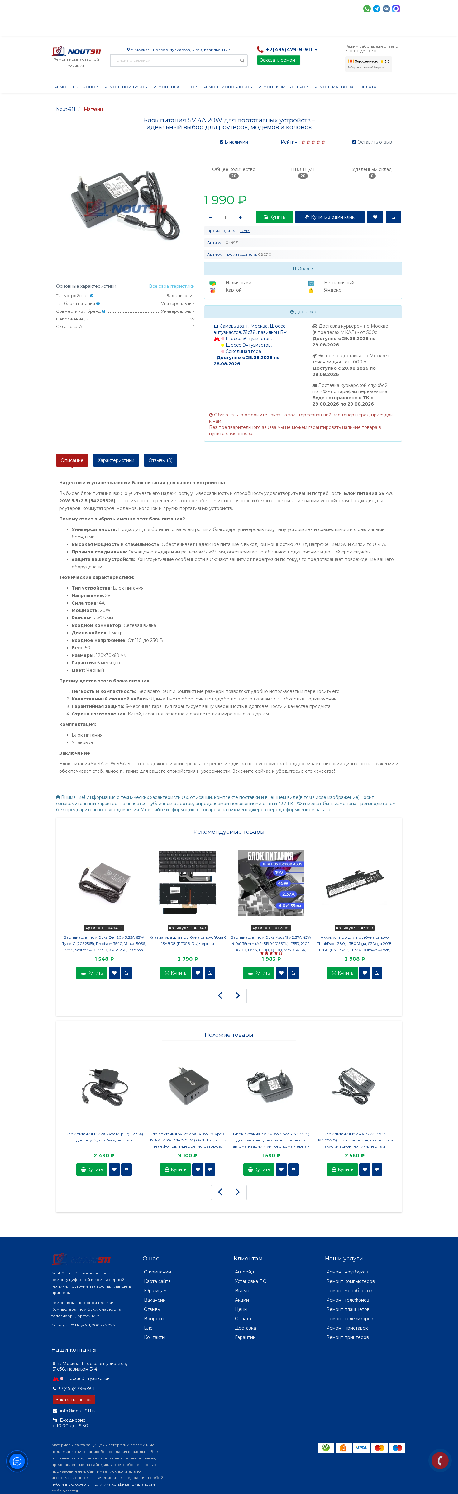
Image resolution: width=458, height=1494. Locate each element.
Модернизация (219, 28)
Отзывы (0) (161, 460)
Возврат (255, 28)
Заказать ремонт (278, 60)
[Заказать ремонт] (440, 1460)
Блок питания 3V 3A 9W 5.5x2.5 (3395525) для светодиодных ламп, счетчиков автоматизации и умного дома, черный (271, 1140)
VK (386, 8)
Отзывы (311, 28)
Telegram (376, 8)
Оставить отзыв (374, 142)
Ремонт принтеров (347, 1337)
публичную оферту (70, 1484)
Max (396, 8)
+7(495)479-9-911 (76, 1388)
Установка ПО (251, 1281)
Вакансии (155, 1300)
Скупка (185, 28)
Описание (72, 460)
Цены (241, 1309)
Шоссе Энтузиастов (87, 1378)
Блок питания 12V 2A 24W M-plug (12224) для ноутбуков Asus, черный (104, 1136)
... (384, 86)
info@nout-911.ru (78, 1411)
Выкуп (242, 1290)
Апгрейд (244, 1272)
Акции (160, 28)
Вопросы (154, 1318)
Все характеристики (172, 286)
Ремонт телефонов (76, 86)
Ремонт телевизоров (349, 1318)
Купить (94, 973)
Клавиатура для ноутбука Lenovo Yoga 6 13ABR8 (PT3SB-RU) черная (187, 940)
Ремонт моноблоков (227, 86)
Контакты (340, 28)
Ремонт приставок (347, 1328)
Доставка (107, 28)
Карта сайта (157, 1281)
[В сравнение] (126, 973)
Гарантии (283, 28)
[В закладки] (114, 973)
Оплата (136, 28)
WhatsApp (367, 8)
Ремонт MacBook (333, 86)
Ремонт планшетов (175, 86)
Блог (149, 1328)
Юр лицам (155, 1290)
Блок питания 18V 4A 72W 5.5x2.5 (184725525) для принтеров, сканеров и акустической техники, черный (355, 1140)
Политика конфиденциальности (123, 1484)
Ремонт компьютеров (283, 86)
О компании (74, 28)
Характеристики (116, 460)
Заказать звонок (74, 1399)
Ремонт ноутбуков (125, 86)
